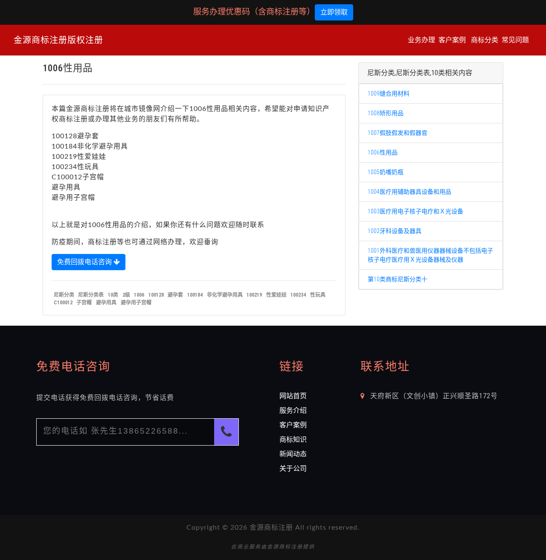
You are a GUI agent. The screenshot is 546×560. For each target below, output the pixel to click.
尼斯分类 (64, 295)
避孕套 (175, 295)
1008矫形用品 (386, 113)
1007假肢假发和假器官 (397, 132)
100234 (298, 295)
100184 (195, 295)
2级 (126, 295)
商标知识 (293, 439)
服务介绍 (293, 410)
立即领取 (334, 12)
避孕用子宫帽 (136, 303)
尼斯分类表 (91, 295)
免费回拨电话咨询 (85, 262)
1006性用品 (383, 152)
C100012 (63, 303)
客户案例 (452, 40)
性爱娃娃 (276, 295)
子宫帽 (84, 303)
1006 (139, 295)
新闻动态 (293, 454)
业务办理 (421, 40)
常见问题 (515, 40)
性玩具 (317, 295)
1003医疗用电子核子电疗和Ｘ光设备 (415, 211)
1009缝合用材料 (389, 93)
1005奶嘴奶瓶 (386, 172)
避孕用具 (106, 303)
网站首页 (293, 396)
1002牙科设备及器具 (394, 231)
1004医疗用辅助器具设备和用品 (409, 191)
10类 (113, 295)
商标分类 (484, 40)
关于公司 (293, 468)
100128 (156, 295)
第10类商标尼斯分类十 (397, 279)
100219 (254, 295)
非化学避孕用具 (225, 295)
